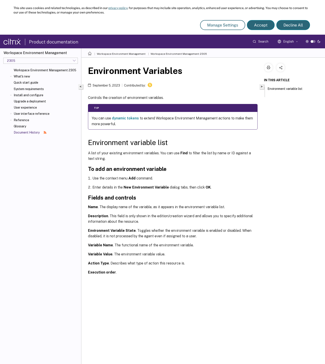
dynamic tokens (125, 118)
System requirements (29, 89)
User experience (25, 107)
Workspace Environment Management (121, 53)
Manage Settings (222, 25)
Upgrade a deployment (30, 101)
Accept (261, 25)
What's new (22, 76)
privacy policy (117, 8)
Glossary (20, 126)
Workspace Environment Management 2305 (45, 70)
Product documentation (53, 42)
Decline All (293, 25)
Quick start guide (26, 82)
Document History (27, 132)
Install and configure (28, 95)
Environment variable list (285, 89)
